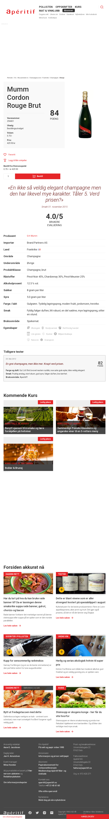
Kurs (78, 6)
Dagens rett (44, 14)
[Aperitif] (20, 12)
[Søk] (102, 7)
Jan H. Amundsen (12, 756)
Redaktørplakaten (12, 776)
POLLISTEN (46, 6)
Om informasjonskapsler (15, 782)
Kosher (49, 334)
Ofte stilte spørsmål (47, 791)
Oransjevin (49, 340)
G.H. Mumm (32, 236)
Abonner (68, 10)
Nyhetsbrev (80, 14)
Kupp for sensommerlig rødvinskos (23, 660)
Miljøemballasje (65, 334)
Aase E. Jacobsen (12, 747)
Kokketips (52, 18)
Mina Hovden (10, 765)
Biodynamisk (51, 328)
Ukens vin (54, 14)
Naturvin (35, 340)
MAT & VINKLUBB (49, 10)
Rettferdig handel (70, 328)
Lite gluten (36, 334)
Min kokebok (91, 14)
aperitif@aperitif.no (47, 782)
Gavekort (70, 14)
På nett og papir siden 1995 (51, 747)
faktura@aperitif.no (82, 768)
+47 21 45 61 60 (53, 785)
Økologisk (35, 328)
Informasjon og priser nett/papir (53, 756)
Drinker (62, 14)
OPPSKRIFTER (63, 6)
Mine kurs (43, 18)
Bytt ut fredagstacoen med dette (22, 712)
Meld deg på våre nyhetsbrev (51, 800)
